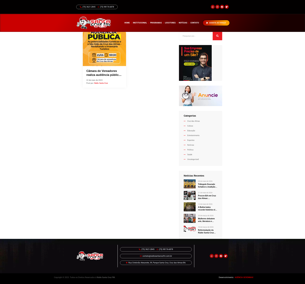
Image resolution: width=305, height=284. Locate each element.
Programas (156, 23)
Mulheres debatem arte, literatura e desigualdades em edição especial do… (207, 220)
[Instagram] (217, 7)
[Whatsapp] (213, 7)
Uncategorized (193, 159)
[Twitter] (227, 7)
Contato (194, 23)
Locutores (170, 23)
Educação (191, 131)
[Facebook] (222, 7)
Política (190, 150)
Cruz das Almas (193, 121)
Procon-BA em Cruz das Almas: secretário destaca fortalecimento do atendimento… (207, 197)
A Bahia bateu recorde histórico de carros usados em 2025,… (207, 208)
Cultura (190, 126)
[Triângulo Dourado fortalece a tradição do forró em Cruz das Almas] (190, 184)
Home (127, 23)
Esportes (190, 140)
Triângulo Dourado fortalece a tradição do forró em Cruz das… (206, 185)
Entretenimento (193, 135)
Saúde (189, 154)
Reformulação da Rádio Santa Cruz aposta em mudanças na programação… (207, 231)
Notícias (183, 23)
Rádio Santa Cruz (101, 83)
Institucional (140, 23)
